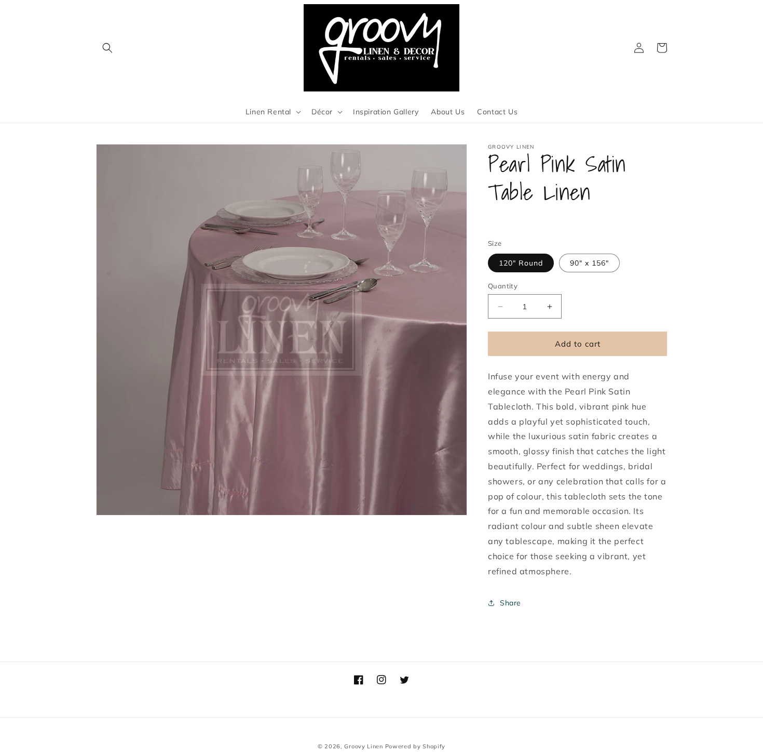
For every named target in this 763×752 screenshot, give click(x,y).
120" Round (521, 263)
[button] (107, 47)
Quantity (502, 286)
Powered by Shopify (415, 746)
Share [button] (510, 603)
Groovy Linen (363, 746)
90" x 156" (589, 263)
